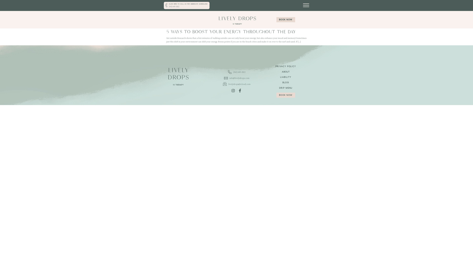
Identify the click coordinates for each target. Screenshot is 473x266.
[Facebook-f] (240, 90)
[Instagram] (233, 90)
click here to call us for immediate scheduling (188, 4)
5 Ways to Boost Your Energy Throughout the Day (231, 32)
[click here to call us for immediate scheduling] (166, 5)
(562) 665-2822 (174, 7)
